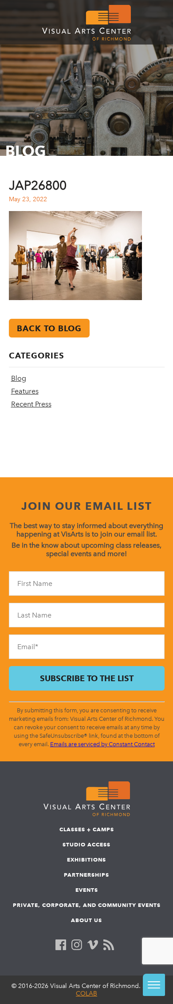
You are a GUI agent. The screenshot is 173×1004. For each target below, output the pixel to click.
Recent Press (31, 404)
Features (25, 391)
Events (86, 889)
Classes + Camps (86, 829)
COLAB (86, 993)
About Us (86, 920)
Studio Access (86, 844)
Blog (18, 378)
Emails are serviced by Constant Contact (102, 744)
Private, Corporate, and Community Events (87, 905)
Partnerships (86, 874)
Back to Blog (49, 328)
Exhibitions (86, 859)
